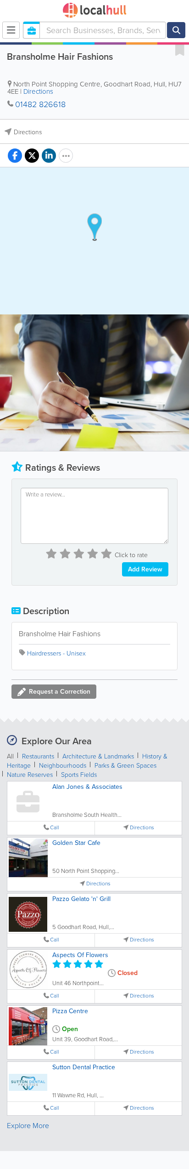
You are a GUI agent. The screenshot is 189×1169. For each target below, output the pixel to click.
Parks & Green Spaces (125, 765)
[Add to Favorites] (179, 50)
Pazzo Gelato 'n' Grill (81, 899)
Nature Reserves (30, 775)
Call (54, 828)
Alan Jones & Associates (87, 787)
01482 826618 (40, 104)
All (10, 756)
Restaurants (38, 756)
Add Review (145, 569)
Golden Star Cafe (76, 843)
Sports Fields (79, 775)
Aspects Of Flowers (80, 955)
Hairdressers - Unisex (56, 653)
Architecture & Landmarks (98, 756)
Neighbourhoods (62, 765)
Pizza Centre (70, 1011)
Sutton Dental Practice (83, 1067)
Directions (38, 91)
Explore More (28, 1125)
